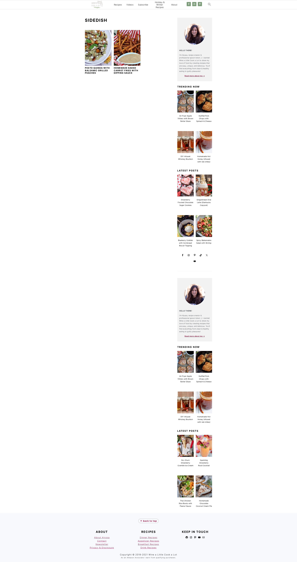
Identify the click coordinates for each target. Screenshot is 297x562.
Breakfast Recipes (148, 544)
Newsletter (102, 544)
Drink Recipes (148, 547)
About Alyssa (102, 537)
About (174, 4)
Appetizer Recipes (148, 541)
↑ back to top (148, 521)
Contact (102, 541)
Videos (129, 4)
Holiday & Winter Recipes (160, 4)
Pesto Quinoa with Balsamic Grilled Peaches (97, 70)
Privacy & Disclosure (102, 547)
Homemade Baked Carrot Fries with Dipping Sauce (126, 70)
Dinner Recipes (148, 537)
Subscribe (143, 4)
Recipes (118, 4)
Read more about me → (195, 76)
